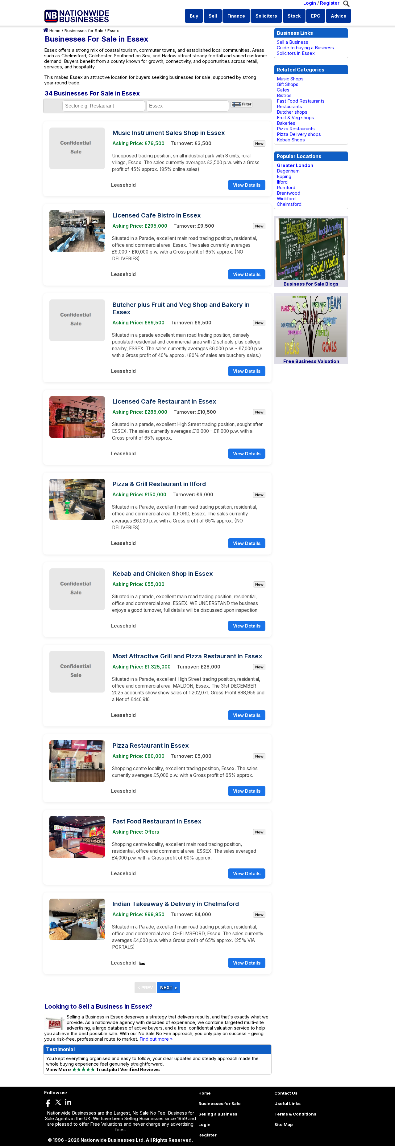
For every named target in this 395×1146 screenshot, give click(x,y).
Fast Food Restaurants (301, 101)
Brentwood (288, 193)
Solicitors (266, 15)
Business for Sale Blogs (311, 284)
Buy (194, 15)
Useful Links (287, 1103)
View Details (246, 185)
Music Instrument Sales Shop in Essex (169, 132)
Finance (236, 15)
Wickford (286, 198)
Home (54, 30)
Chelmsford (289, 204)
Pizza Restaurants (296, 129)
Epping (284, 176)
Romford (286, 187)
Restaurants (289, 106)
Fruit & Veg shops (295, 117)
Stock (294, 15)
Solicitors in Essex (296, 53)
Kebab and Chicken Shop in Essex (163, 573)
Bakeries (286, 123)
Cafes (283, 90)
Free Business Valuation (311, 361)
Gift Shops (287, 84)
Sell (213, 15)
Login (309, 3)
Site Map (283, 1124)
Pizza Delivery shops (299, 134)
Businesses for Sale (83, 30)
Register (329, 3)
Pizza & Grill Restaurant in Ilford (159, 484)
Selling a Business (217, 1113)
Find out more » (156, 1039)
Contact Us (285, 1093)
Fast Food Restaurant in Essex (157, 821)
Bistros (284, 95)
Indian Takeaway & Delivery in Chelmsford (176, 904)
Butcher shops (292, 112)
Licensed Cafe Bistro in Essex (157, 215)
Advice (338, 15)
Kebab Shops (291, 140)
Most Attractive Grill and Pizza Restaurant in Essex (187, 656)
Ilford (282, 182)
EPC (315, 15)
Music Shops (290, 79)
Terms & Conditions (295, 1113)
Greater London (295, 165)
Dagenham (288, 171)
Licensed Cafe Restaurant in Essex (164, 401)
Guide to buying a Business (305, 48)
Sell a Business (292, 42)
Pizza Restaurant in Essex (151, 745)
